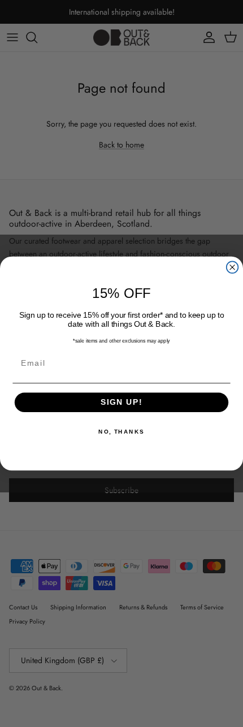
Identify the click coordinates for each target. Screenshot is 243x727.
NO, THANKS (121, 432)
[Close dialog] (232, 267)
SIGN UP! (122, 402)
